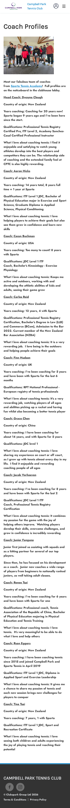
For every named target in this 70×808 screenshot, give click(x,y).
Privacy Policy (38, 799)
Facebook (9, 787)
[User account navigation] (56, 6)
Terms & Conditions (15, 799)
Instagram (20, 787)
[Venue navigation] (64, 6)
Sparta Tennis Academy (26, 86)
